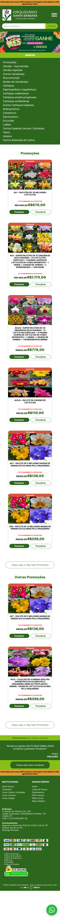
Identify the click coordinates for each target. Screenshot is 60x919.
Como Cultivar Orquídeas (13, 792)
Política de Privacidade (9, 861)
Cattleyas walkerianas (16, 93)
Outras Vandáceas (13, 73)
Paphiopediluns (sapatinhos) (19, 89)
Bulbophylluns (11, 108)
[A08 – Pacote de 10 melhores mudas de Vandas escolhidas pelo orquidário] (30, 509)
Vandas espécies (12, 70)
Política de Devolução (12, 856)
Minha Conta (38, 798)
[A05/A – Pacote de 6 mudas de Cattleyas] (30, 382)
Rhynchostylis (11, 77)
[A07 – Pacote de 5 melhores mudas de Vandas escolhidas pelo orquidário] (30, 446)
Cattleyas (8, 85)
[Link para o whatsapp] (52, 910)
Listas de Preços (39, 789)
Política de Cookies (11, 864)
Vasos (6, 132)
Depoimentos (38, 792)
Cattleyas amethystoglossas (19, 97)
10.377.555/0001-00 (17, 818)
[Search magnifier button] (51, 26)
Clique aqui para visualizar (30, 765)
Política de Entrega (11, 854)
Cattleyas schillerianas (16, 101)
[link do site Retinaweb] (34, 888)
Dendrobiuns (10, 116)
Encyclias (8, 120)
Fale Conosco (38, 795)
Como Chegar (8, 798)
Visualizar (40, 212)
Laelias (7, 124)
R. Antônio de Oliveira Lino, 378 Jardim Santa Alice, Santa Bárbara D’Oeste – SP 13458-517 (24, 813)
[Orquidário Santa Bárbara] (19, 14)
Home (34, 786)
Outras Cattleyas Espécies (18, 105)
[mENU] (54, 15)
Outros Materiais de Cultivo (19, 140)
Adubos (7, 136)
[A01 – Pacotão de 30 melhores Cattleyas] (30, 175)
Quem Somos (8, 786)
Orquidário (7, 789)
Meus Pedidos (38, 801)
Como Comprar (9, 795)
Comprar (19, 212)
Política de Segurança (12, 858)
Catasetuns (9, 112)
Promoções (9, 62)
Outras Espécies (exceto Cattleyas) (24, 128)
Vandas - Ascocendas (15, 66)
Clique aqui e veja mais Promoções (30, 564)
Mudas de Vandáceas (15, 81)
